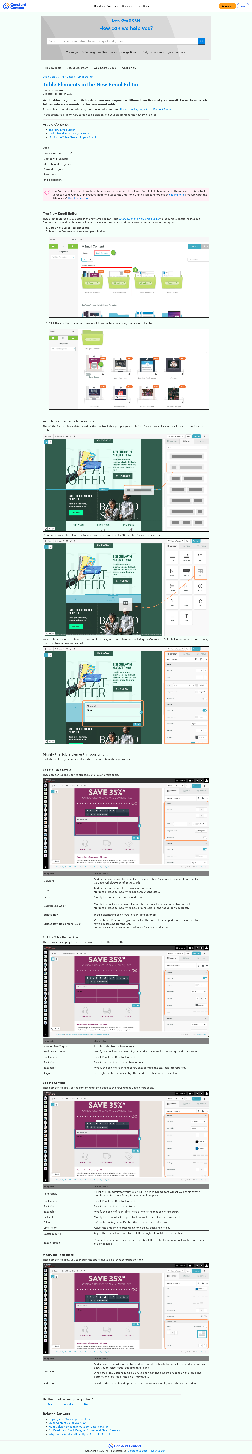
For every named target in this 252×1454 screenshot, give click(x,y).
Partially (68, 1404)
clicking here (176, 194)
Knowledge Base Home (106, 6)
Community (128, 6)
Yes (50, 1404)
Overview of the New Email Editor (139, 218)
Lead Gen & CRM (53, 76)
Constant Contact (137, 1450)
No (86, 1404)
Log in (243, 6)
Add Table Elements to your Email (69, 133)
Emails (71, 76)
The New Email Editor (62, 129)
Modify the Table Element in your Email (72, 137)
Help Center (143, 6)
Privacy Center (157, 1450)
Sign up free (227, 6)
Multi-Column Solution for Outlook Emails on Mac (78, 1426)
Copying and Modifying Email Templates (73, 1419)
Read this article (78, 198)
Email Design (85, 76)
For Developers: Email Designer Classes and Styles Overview (84, 1430)
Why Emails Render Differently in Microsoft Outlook (80, 1434)
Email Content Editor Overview (67, 1422)
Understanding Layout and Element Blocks (146, 109)
